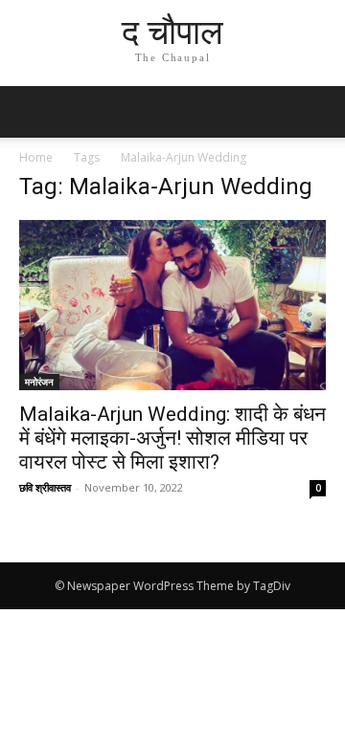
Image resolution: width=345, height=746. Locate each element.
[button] (318, 112)
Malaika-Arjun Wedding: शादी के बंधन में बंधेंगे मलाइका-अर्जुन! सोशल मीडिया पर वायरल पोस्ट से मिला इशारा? (172, 438)
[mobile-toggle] (32, 112)
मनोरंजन (39, 381)
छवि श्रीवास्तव (45, 487)
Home (36, 157)
